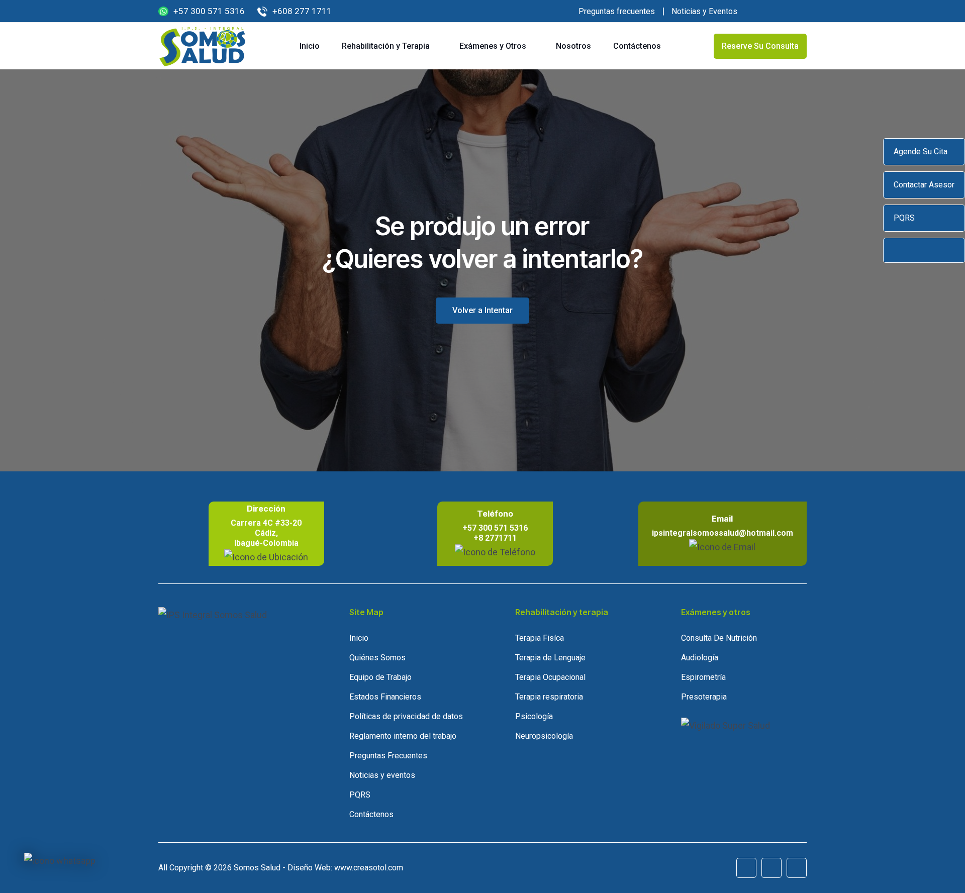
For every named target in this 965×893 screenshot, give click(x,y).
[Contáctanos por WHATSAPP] (59, 860)
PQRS (904, 218)
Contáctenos (637, 46)
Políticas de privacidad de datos (406, 716)
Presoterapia (704, 697)
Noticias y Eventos (704, 11)
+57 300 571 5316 (209, 11)
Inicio (310, 46)
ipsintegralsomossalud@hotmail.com (722, 533)
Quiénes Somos (377, 657)
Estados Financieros (385, 697)
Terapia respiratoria (549, 697)
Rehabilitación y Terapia (386, 46)
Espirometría (703, 677)
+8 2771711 (495, 538)
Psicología (534, 716)
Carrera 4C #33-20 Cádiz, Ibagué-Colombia (266, 533)
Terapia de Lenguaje (550, 657)
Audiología (699, 657)
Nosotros (573, 46)
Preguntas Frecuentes (388, 755)
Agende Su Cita (920, 151)
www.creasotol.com (368, 867)
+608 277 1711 (302, 11)
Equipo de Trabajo (380, 677)
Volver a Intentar (482, 310)
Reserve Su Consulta (760, 46)
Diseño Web (309, 867)
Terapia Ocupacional (550, 677)
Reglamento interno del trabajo (402, 736)
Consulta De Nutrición (719, 638)
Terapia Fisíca (539, 638)
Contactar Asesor (924, 184)
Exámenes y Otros (492, 46)
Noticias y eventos (382, 775)
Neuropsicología (544, 736)
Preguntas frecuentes (616, 11)
